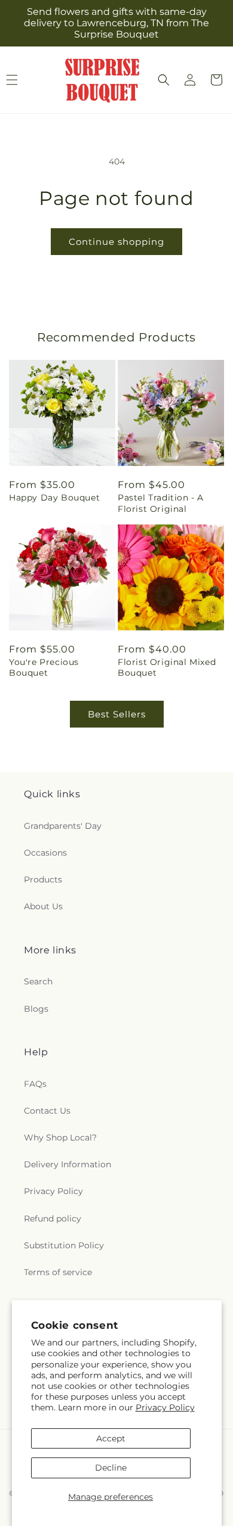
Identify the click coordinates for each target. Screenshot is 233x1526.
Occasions (45, 852)
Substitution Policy (64, 1245)
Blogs (36, 1008)
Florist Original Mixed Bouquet (167, 667)
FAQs (35, 1084)
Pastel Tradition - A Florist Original (161, 503)
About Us (43, 906)
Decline (111, 1467)
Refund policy (52, 1218)
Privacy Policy (165, 1407)
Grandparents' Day (63, 826)
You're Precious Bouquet (44, 667)
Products (43, 879)
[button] (164, 80)
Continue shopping (116, 241)
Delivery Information (67, 1164)
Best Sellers (117, 714)
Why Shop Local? (60, 1137)
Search (38, 981)
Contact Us (47, 1110)
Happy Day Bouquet (54, 497)
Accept (110, 1438)
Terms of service (58, 1272)
